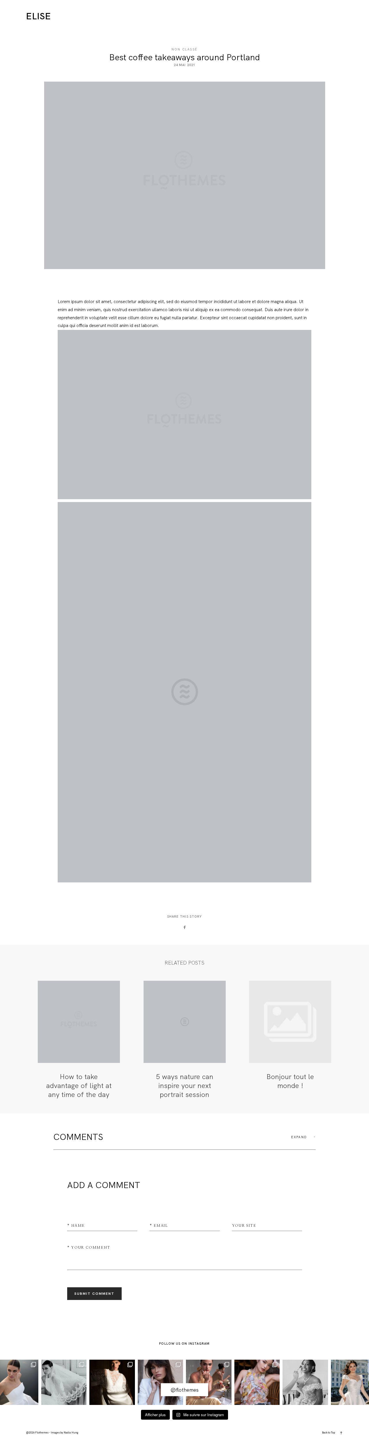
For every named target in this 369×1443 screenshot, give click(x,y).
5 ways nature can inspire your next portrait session (185, 1040)
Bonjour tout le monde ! (290, 1040)
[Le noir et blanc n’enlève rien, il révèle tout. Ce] (64, 1382)
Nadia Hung (71, 1432)
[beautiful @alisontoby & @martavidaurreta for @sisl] (160, 1382)
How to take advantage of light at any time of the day (79, 1040)
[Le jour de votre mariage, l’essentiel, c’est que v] (112, 1382)
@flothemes (184, 1389)
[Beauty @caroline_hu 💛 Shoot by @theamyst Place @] (257, 1382)
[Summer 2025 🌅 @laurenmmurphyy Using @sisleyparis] (208, 1382)
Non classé (184, 49)
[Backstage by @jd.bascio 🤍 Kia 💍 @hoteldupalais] (305, 1382)
